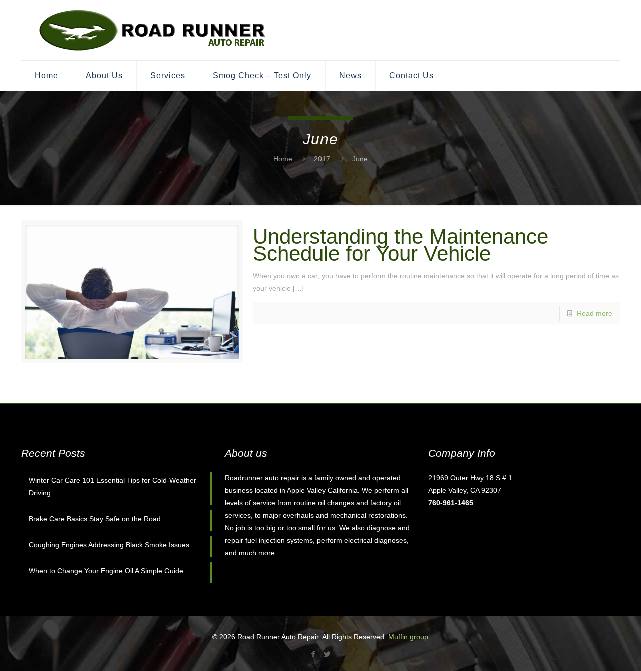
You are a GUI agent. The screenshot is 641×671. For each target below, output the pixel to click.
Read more (594, 313)
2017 (322, 159)
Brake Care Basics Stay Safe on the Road (95, 519)
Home (282, 159)
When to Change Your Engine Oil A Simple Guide (106, 571)
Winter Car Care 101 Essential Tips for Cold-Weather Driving (112, 486)
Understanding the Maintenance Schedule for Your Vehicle (400, 245)
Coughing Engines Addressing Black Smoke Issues (109, 545)
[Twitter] (327, 654)
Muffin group (408, 637)
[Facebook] (313, 654)
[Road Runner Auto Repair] (153, 30)
